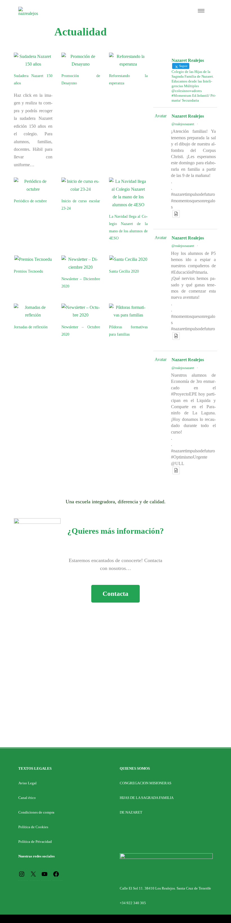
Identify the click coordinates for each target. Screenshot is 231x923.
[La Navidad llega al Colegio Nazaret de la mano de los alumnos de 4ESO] (128, 204)
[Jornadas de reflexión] (33, 315)
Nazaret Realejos (188, 116)
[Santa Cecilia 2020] (128, 259)
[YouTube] (44, 874)
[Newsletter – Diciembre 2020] (80, 267)
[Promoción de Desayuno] (80, 64)
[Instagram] (21, 874)
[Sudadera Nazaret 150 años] (33, 64)
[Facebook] (56, 874)
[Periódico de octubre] (33, 189)
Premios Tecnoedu (28, 271)
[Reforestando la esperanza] (128, 64)
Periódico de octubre (30, 201)
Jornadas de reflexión (31, 327)
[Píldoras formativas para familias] (128, 315)
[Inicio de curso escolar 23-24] (80, 189)
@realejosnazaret (183, 124)
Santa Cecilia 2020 (124, 271)
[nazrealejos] (29, 13)
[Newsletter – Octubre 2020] (80, 315)
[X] (33, 874)
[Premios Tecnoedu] (33, 259)
